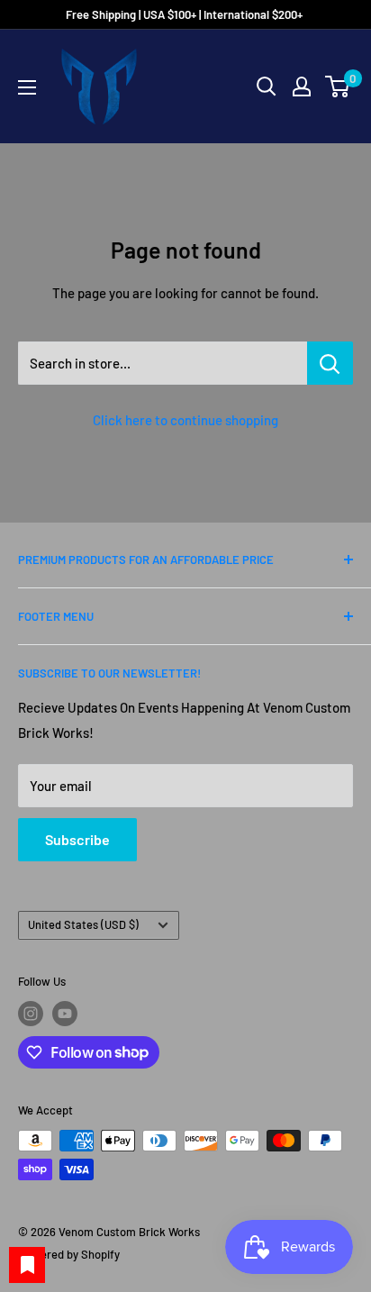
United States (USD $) (83, 924)
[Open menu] (27, 87)
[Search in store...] (330, 363)
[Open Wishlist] (27, 1265)
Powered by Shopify (69, 1254)
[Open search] (266, 86)
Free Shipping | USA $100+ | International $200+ (185, 14)
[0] (338, 86)
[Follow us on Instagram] (30, 1013)
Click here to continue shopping (185, 420)
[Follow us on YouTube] (64, 1013)
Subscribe (77, 839)
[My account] (302, 86)
